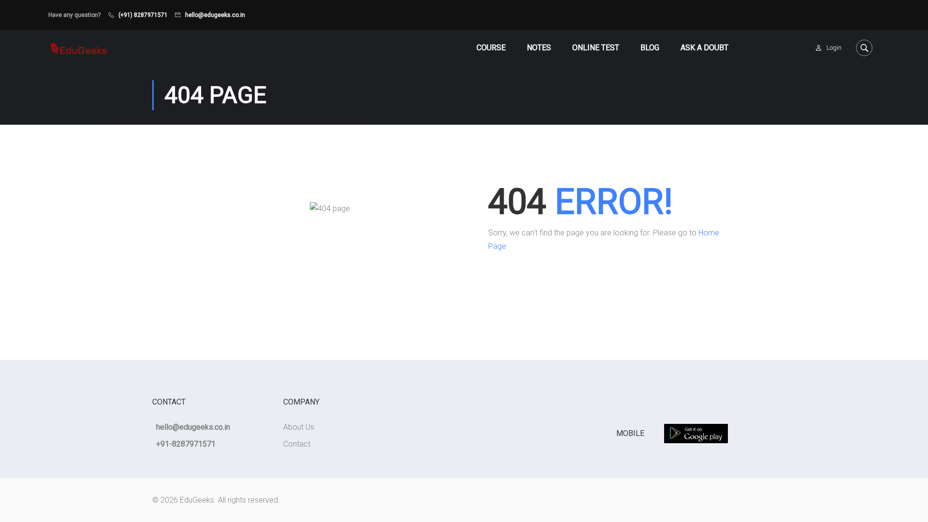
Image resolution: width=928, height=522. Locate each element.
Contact (296, 444)
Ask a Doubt (704, 47)
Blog (649, 47)
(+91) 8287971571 (143, 15)
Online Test (595, 47)
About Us (298, 427)
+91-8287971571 (186, 444)
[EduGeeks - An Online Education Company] (78, 47)
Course (491, 47)
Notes (539, 47)
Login (833, 47)
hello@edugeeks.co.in (215, 15)
